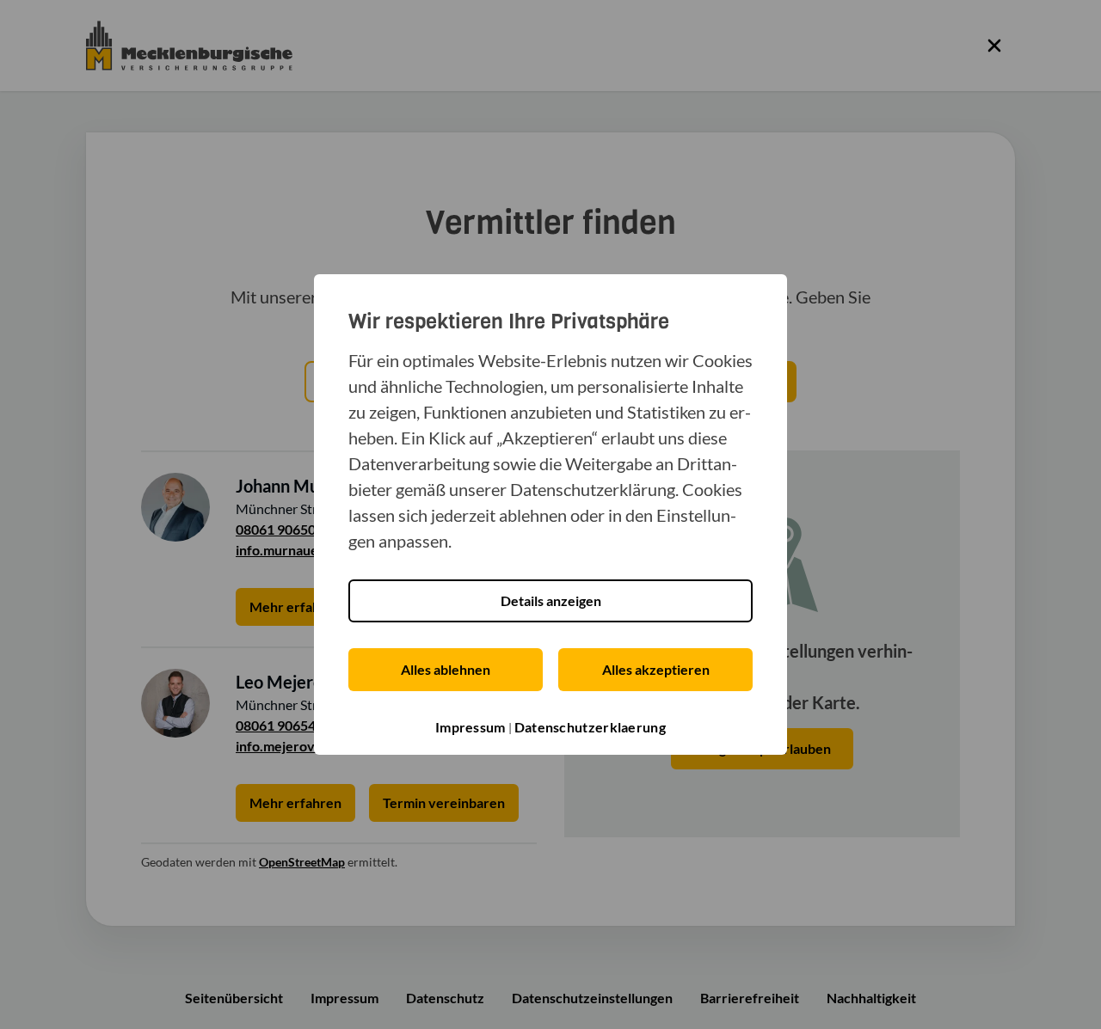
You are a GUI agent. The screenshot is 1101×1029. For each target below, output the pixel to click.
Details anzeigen (551, 600)
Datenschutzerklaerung (590, 727)
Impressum (470, 727)
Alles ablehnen (445, 669)
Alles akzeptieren (656, 669)
